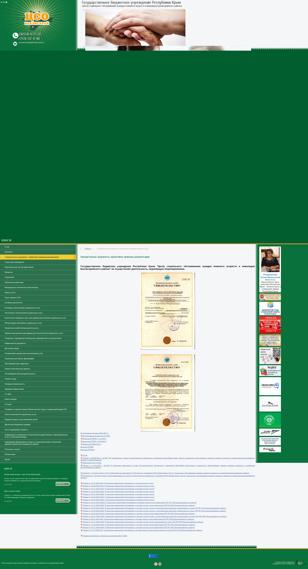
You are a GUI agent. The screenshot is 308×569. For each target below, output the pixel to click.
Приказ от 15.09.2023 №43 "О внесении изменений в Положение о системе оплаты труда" (118, 500)
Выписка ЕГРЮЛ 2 (87, 450)
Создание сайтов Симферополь (285, 562)
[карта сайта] (4, 2)
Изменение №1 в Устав (92, 463)
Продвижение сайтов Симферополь (284, 563)
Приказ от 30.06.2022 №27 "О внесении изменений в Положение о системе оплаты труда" (118, 486)
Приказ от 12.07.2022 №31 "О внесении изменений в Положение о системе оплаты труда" (118, 489)
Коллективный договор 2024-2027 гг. (94, 433)
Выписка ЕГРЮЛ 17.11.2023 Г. (95, 439)
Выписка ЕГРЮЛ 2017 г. (92, 444)
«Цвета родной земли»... (12, 491)
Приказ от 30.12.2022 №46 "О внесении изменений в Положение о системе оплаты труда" (118, 494)
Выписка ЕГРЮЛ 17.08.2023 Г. (95, 441)
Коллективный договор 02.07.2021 (96, 436)
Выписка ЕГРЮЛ (86, 447)
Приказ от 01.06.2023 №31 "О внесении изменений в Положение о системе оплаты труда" (118, 497)
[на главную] (2, 2)
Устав (85, 455)
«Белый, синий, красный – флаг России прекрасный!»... (22, 474)
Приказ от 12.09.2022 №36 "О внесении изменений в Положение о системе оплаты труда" (118, 491)
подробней (61, 484)
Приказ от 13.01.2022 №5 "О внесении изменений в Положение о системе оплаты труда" (118, 483)
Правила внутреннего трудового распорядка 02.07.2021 (105, 536)
